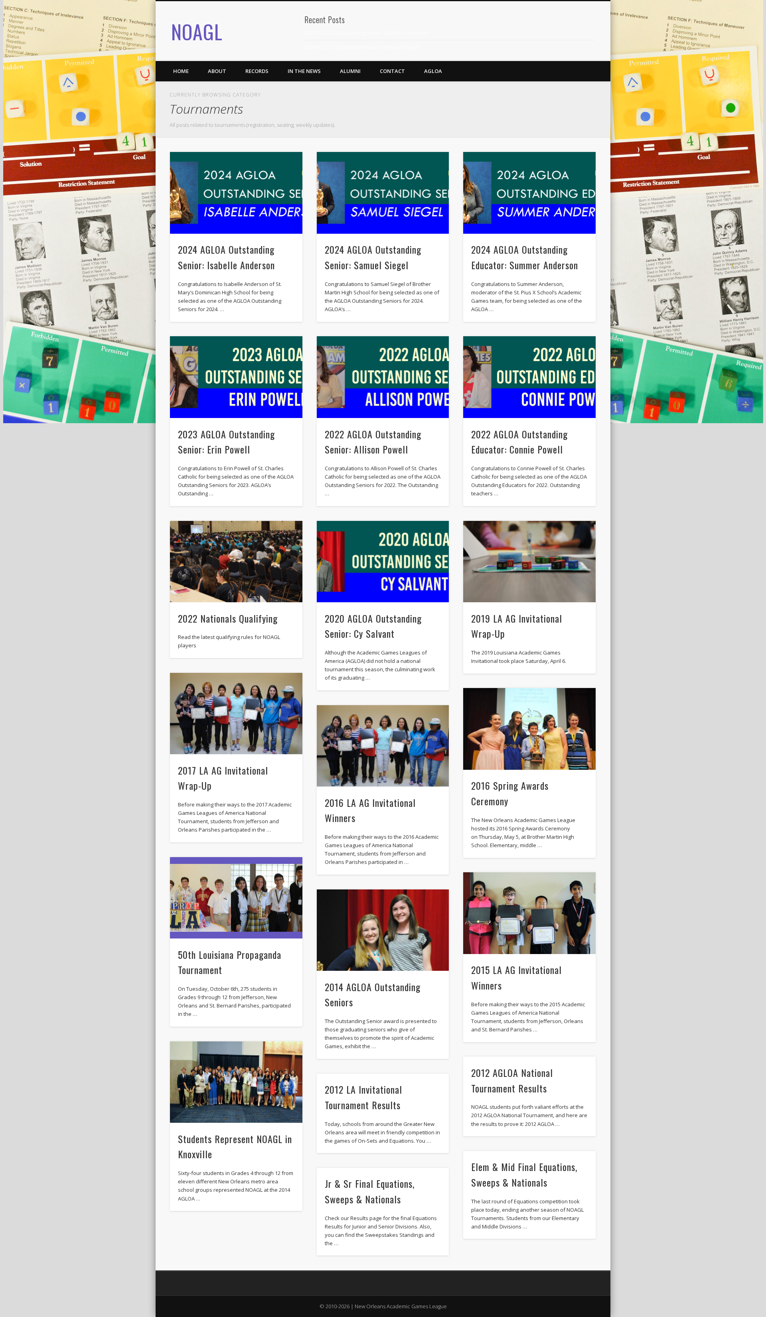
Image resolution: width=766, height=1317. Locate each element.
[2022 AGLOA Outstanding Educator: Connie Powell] (529, 377)
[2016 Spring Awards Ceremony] (529, 729)
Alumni (350, 71)
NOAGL (197, 31)
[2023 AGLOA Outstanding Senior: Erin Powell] (236, 377)
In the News (304, 71)
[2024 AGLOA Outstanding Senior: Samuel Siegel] (383, 193)
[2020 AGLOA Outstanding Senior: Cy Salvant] (383, 562)
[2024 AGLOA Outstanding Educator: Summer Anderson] (529, 193)
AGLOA (433, 71)
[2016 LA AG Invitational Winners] (383, 746)
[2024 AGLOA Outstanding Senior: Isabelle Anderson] (236, 193)
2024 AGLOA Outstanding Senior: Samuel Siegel (361, 47)
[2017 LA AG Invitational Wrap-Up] (236, 714)
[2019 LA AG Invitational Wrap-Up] (529, 562)
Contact (392, 71)
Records (256, 71)
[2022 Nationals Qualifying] (236, 562)
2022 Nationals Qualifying (228, 618)
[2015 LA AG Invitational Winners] (529, 913)
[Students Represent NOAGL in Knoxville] (236, 1082)
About (217, 71)
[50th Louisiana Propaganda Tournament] (236, 898)
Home (181, 71)
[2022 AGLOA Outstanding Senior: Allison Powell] (383, 377)
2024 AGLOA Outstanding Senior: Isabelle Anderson (365, 32)
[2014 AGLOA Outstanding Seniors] (383, 930)
